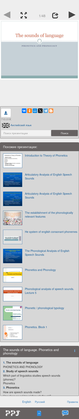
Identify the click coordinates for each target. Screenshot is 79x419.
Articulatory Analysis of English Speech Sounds (48, 176)
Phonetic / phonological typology (44, 308)
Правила (72, 402)
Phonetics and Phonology (40, 270)
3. (4, 387)
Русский (40, 402)
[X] (40, 110)
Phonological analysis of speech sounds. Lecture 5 (49, 291)
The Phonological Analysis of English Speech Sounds (47, 252)
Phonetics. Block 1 (36, 327)
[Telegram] (45, 110)
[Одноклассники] (29, 110)
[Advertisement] (39, 5)
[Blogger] (51, 110)
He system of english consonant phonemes (51, 232)
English (26, 402)
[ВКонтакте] (24, 110)
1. (4, 362)
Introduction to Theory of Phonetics (46, 155)
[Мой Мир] (35, 110)
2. (4, 371)
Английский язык (21, 125)
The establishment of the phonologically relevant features (49, 214)
